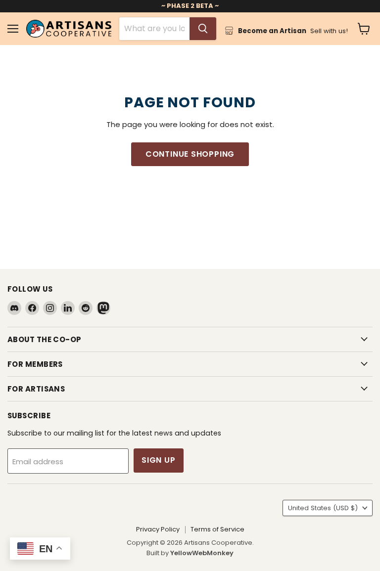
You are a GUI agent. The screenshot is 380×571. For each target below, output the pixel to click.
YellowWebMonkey (202, 553)
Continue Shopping (190, 154)
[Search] (203, 28)
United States (323, 508)
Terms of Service (217, 529)
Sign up (159, 460)
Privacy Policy (158, 529)
